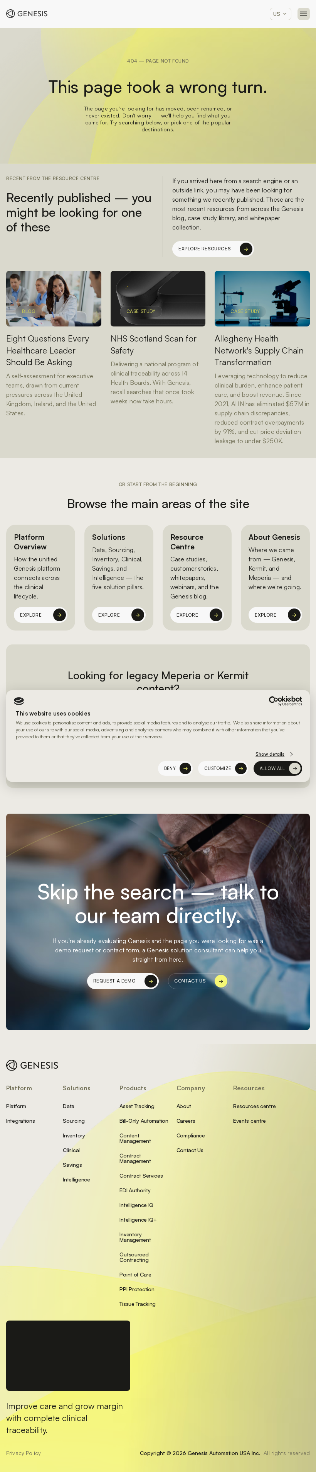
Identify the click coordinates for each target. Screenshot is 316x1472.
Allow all (272, 768)
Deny (170, 768)
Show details (269, 754)
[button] (280, 14)
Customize (217, 768)
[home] (27, 13)
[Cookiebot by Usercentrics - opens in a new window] (268, 701)
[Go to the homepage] (32, 1065)
